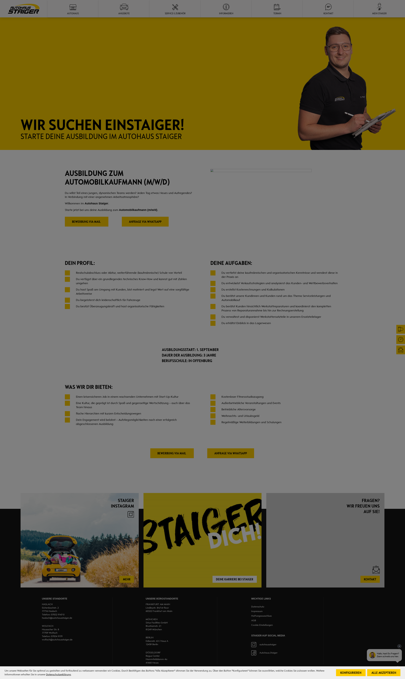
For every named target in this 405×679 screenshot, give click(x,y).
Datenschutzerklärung (58, 674)
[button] (351, 672)
